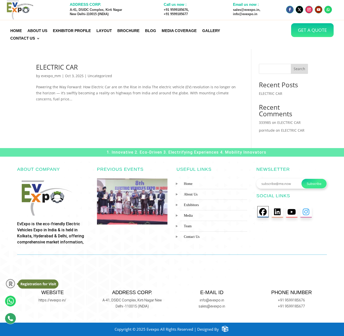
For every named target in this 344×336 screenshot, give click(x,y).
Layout (104, 31)
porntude (267, 130)
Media (188, 215)
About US (37, 31)
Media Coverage (179, 31)
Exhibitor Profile (72, 31)
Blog (150, 31)
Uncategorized (100, 75)
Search (299, 68)
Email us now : (246, 4)
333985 (265, 122)
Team (188, 226)
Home (16, 31)
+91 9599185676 (291, 300)
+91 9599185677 (291, 306)
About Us (190, 194)
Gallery (211, 31)
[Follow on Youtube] (318, 9)
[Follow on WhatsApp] (328, 9)
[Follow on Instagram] (309, 9)
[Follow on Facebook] (290, 9)
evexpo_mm (51, 75)
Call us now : (175, 4)
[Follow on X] (299, 9)
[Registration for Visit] (8, 284)
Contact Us (22, 38)
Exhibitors (191, 205)
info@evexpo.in (212, 300)
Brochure (128, 31)
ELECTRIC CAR (57, 67)
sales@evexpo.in (211, 306)
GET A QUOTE (312, 30)
